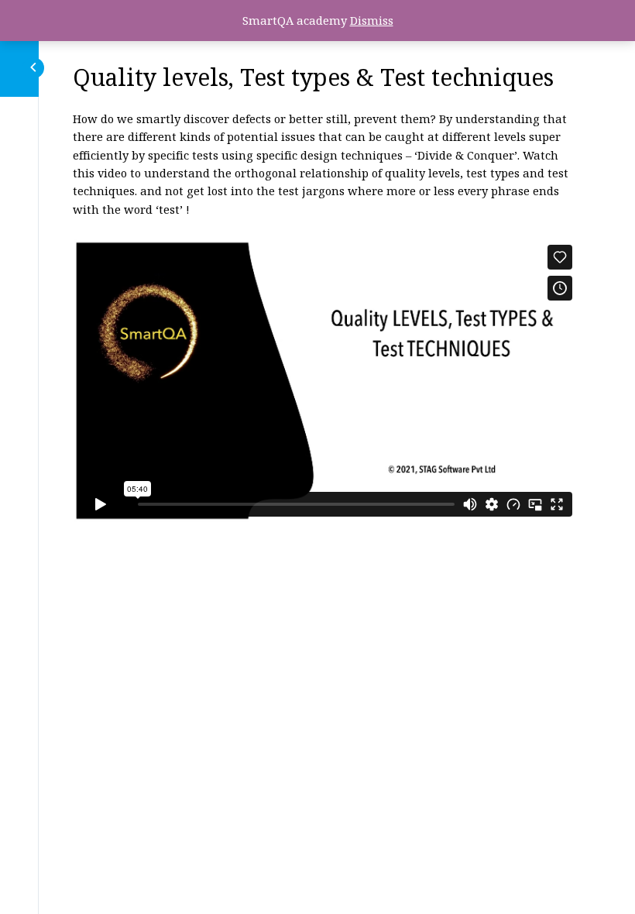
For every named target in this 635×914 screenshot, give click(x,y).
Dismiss (371, 20)
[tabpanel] (325, 316)
